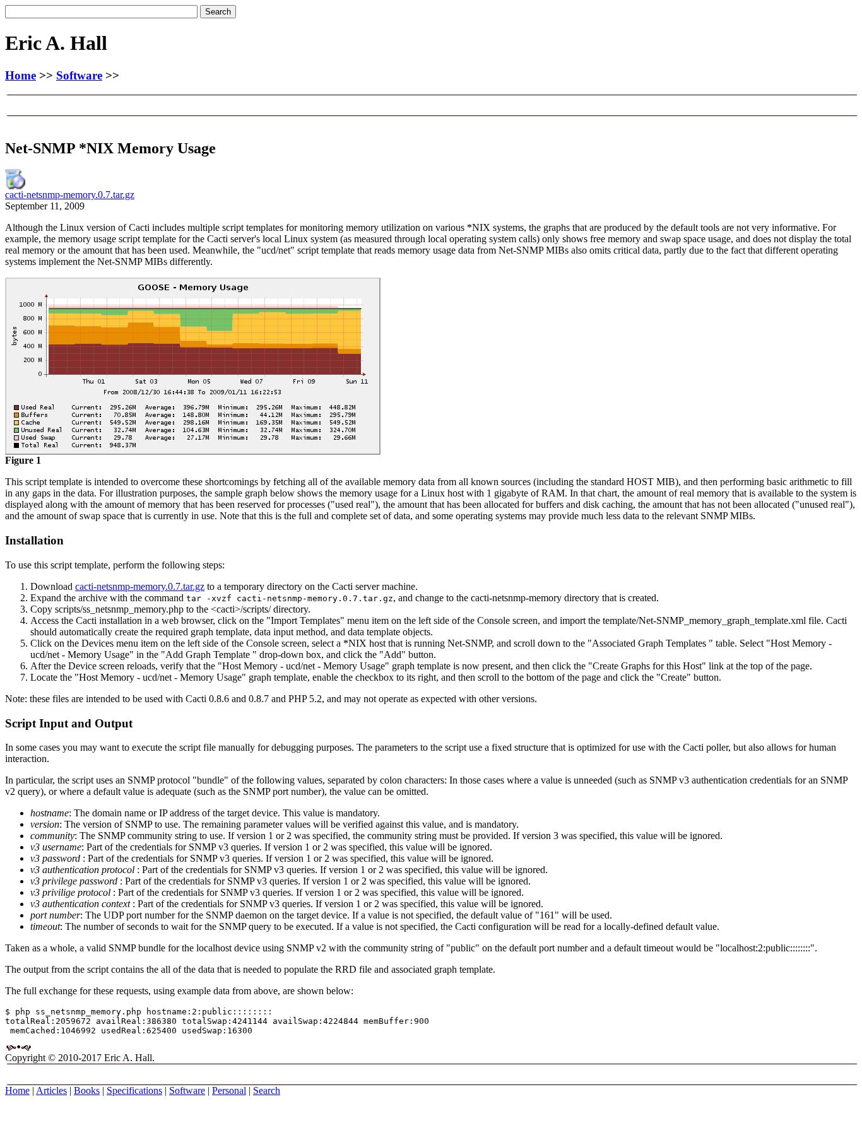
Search (266, 1090)
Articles (51, 1090)
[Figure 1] (193, 451)
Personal (229, 1090)
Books (87, 1090)
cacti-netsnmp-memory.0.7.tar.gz (69, 194)
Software (79, 75)
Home (20, 75)
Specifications (134, 1090)
